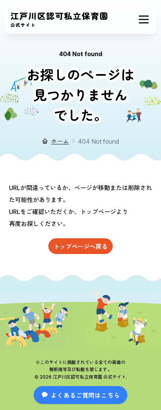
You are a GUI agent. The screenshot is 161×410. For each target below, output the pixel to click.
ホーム (60, 141)
